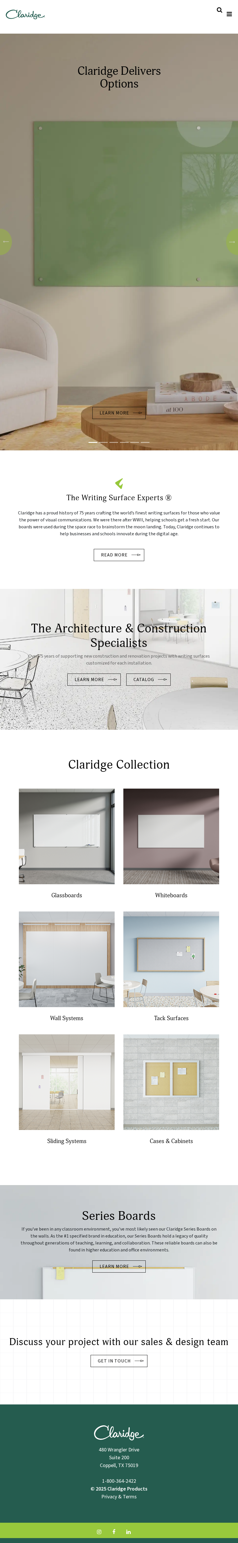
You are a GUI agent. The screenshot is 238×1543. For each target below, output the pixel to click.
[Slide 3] (124, 442)
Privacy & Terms (119, 1496)
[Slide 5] (145, 442)
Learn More (114, 413)
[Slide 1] (93, 442)
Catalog (144, 679)
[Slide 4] (134, 442)
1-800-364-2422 (119, 1481)
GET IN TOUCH (114, 1361)
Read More (114, 555)
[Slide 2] (113, 442)
